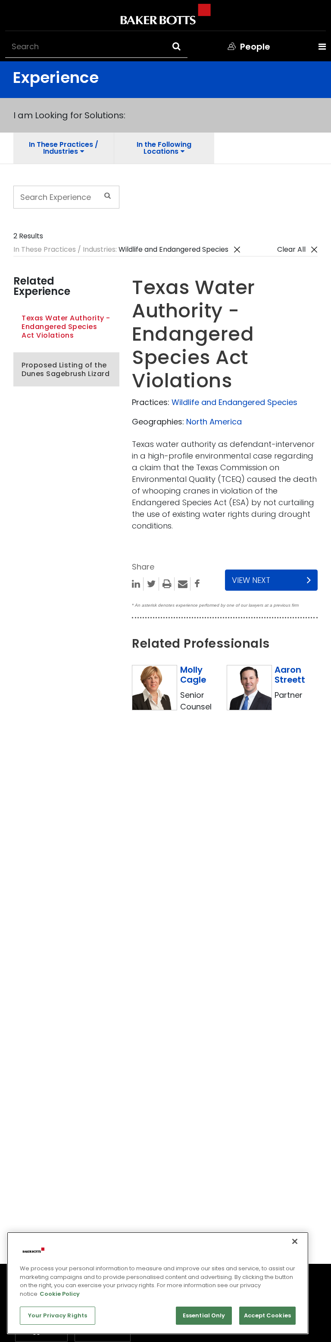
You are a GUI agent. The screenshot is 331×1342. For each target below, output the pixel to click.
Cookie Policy (60, 1294)
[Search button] (184, 46)
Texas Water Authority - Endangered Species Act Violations (66, 326)
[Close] (294, 1241)
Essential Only (204, 1315)
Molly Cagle (193, 675)
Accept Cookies (267, 1315)
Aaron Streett (290, 675)
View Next (251, 580)
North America (214, 421)
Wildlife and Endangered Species (234, 402)
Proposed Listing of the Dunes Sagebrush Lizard (65, 369)
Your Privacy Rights (57, 1315)
